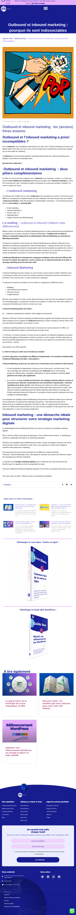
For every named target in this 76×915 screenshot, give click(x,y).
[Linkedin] (48, 877)
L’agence (6, 894)
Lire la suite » (10, 711)
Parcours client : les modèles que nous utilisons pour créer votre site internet (25, 506)
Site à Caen (23, 817)
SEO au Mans (24, 814)
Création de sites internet (9, 805)
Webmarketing (20, 38)
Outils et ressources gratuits (12, 897)
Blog (3, 817)
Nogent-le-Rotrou (51, 808)
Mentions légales (9, 903)
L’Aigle (48, 817)
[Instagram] (54, 877)
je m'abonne (40, 860)
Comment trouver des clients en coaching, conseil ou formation (61, 522)
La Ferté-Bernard (51, 811)
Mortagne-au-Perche (52, 805)
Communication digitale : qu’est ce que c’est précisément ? (25, 522)
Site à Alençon (24, 805)
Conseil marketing (7, 811)
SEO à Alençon (24, 808)
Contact (6, 900)
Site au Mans (24, 811)
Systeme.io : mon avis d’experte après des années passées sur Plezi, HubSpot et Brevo (61, 506)
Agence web (7, 38)
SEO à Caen (23, 820)
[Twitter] (42, 877)
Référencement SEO (8, 808)
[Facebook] (59, 877)
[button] (45, 8)
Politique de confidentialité (11, 906)
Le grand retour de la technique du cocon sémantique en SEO (15, 703)
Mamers (48, 814)
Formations (5, 814)
